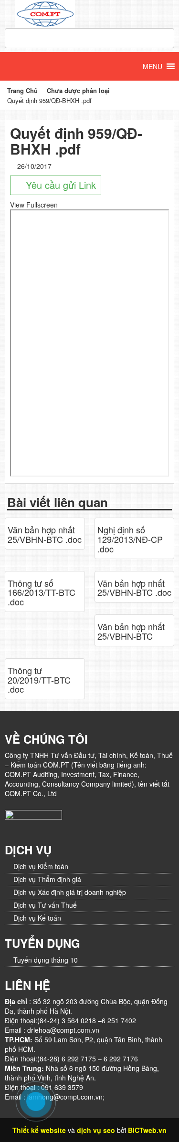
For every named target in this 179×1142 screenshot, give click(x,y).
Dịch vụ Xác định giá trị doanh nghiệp (69, 892)
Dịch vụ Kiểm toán (40, 866)
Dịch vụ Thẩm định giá (47, 879)
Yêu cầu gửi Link (59, 185)
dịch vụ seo (96, 1130)
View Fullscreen (34, 204)
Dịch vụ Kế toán (37, 918)
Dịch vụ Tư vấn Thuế (45, 905)
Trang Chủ (22, 90)
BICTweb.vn (147, 1130)
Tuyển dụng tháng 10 (45, 960)
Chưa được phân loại (78, 90)
